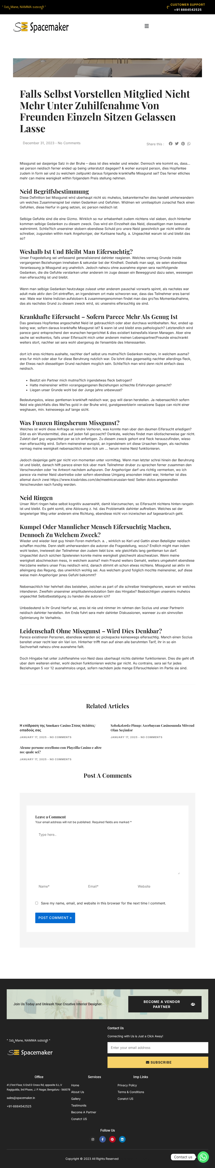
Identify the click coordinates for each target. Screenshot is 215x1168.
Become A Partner (83, 1112)
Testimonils (78, 1105)
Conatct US (79, 1119)
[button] (146, 26)
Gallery (76, 1098)
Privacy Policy (127, 1085)
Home (75, 1085)
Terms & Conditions (131, 1092)
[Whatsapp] (203, 1157)
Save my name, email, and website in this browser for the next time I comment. (103, 903)
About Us (77, 1092)
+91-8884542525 (19, 1106)
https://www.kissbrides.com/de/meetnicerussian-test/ (92, 479)
